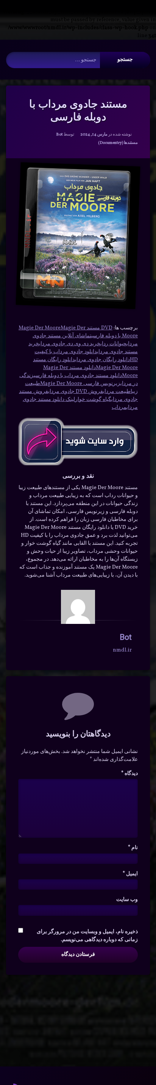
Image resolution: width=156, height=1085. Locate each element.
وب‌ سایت (127, 899)
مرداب (119, 407)
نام (133, 847)
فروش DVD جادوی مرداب (75, 391)
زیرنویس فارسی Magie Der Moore (80, 383)
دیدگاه (129, 773)
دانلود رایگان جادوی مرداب (102, 359)
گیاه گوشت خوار (93, 399)
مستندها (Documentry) (118, 143)
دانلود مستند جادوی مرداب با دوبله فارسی (78, 375)
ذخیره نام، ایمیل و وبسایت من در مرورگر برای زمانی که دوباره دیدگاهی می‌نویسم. (87, 935)
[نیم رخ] (78, 607)
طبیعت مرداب (117, 391)
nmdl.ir (122, 650)
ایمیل (130, 874)
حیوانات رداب (113, 344)
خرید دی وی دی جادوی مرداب (69, 344)
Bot (59, 134)
